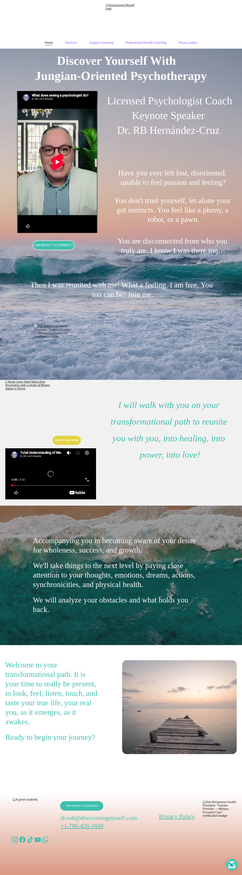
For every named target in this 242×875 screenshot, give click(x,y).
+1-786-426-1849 (81, 825)
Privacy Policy (177, 816)
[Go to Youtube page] (38, 840)
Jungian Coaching (101, 42)
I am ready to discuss (82, 805)
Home (49, 42)
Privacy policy (188, 42)
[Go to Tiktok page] (30, 840)
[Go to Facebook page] (22, 840)
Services (71, 42)
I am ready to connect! (53, 245)
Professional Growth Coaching (146, 42)
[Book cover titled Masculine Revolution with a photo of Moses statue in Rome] (27, 414)
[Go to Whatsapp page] (45, 840)
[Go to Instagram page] (15, 840)
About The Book (67, 440)
